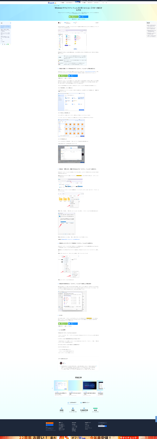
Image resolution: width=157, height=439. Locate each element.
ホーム (55, 5)
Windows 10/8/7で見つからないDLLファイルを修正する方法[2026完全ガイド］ (151, 28)
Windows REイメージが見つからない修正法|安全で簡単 (151, 33)
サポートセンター (105, 0)
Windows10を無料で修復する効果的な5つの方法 (90, 394)
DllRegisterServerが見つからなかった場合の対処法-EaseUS (151, 31)
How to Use (74, 422)
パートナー (89, 0)
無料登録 (49, 428)
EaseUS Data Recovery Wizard (90, 71)
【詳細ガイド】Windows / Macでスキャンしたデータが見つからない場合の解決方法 (151, 36)
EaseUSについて (88, 422)
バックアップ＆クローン (69, 2)
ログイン (52, 429)
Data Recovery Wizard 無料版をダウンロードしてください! (61, 394)
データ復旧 (62, 2)
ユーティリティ (96, 2)
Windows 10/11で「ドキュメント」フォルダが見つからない (71, 239)
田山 (63, 363)
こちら (55, 430)
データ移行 (83, 2)
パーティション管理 (77, 2)
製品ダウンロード (83, 0)
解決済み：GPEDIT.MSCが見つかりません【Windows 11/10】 (151, 25)
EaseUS (52, 3)
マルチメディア (90, 2)
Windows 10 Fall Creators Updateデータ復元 (75, 394)
